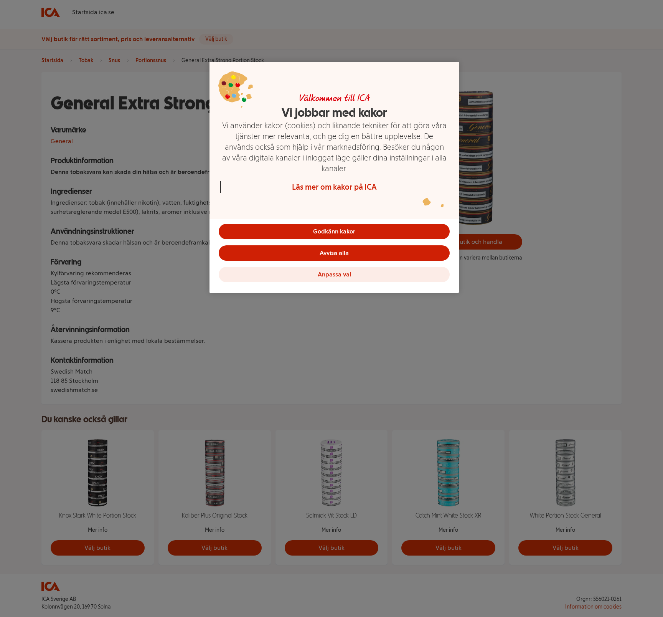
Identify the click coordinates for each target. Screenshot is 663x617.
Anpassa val (334, 274)
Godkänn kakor (334, 231)
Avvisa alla (334, 252)
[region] (334, 177)
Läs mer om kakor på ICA (334, 187)
